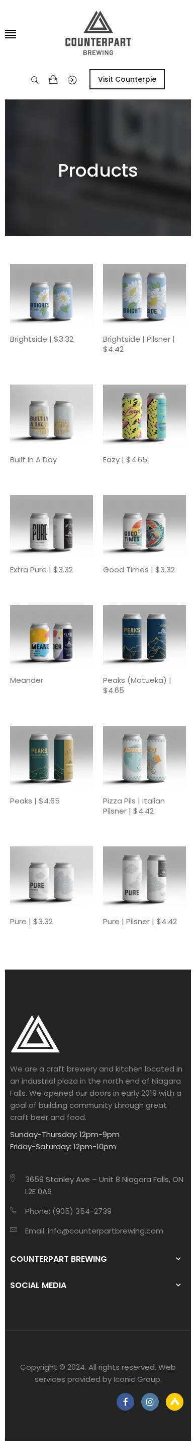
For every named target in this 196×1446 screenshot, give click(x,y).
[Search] (37, 79)
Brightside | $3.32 (41, 339)
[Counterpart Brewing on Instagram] (150, 1402)
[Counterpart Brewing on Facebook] (125, 1402)
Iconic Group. (138, 1379)
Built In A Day (33, 460)
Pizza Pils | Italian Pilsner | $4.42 (134, 806)
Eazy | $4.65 (125, 460)
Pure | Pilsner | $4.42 (140, 922)
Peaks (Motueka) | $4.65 (137, 685)
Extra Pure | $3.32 (41, 570)
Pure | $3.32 (31, 922)
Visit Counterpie (127, 79)
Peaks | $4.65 (35, 801)
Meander (26, 680)
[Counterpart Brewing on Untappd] (174, 1402)
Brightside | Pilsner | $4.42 (139, 344)
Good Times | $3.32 (139, 570)
